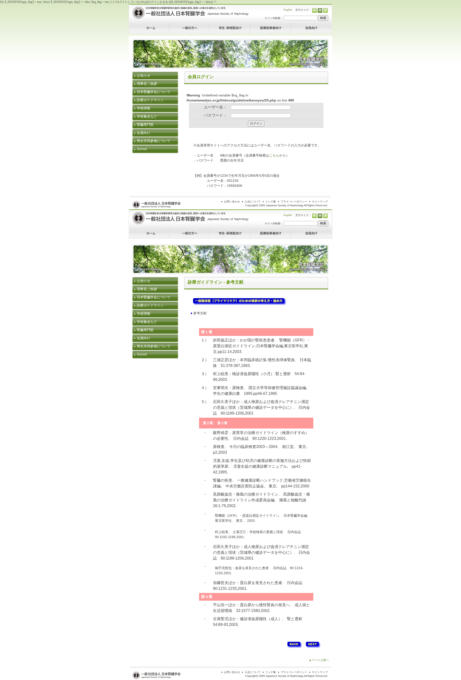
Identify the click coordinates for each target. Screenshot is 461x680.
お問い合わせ (232, 201)
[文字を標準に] (320, 11)
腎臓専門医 (145, 124)
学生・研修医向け (221, 24)
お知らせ (143, 75)
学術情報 (143, 108)
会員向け (296, 24)
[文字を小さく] (314, 11)
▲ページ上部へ (319, 660)
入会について (253, 201)
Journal (142, 149)
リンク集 (270, 201)
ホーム (133, 24)
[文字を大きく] (325, 11)
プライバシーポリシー (294, 201)
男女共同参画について (153, 141)
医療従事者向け (260, 24)
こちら (274, 155)
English (288, 9)
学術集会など (147, 116)
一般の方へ (176, 24)
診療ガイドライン (150, 100)
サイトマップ (320, 201)
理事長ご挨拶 (147, 84)
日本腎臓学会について (153, 92)
